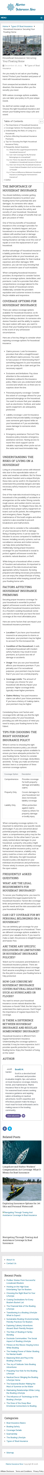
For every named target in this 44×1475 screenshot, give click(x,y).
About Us (10, 1260)
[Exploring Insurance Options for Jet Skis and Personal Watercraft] (22, 1189)
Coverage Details (14, 1430)
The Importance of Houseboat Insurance (21, 125)
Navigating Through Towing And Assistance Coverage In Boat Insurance (20, 1240)
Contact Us (11, 1263)
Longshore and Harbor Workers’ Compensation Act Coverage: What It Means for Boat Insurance (22, 1169)
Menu (3, 18)
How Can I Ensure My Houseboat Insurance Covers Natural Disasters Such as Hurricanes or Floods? (26, 167)
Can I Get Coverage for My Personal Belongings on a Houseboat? (22, 156)
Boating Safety (13, 1426)
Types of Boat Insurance (17, 1441)
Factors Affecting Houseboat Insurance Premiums (21, 137)
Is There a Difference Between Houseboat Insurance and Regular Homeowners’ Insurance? (25, 174)
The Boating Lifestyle (16, 1437)
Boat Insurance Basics (16, 1423)
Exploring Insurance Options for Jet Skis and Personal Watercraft (21, 1205)
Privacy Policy (38, 1471)
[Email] (23, 1116)
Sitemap (10, 1453)
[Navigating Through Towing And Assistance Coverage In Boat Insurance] (22, 1223)
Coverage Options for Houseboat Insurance (23, 128)
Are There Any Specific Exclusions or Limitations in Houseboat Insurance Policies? (25, 161)
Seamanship (11, 1434)
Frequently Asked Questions (17, 147)
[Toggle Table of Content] (40, 122)
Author (8, 180)
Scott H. (19, 1069)
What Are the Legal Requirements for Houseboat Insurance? (23, 151)
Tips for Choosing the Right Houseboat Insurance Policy (21, 143)
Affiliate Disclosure (7, 1471)
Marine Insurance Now (14, 1464)
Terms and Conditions (24, 1471)
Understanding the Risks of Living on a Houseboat (21, 132)
